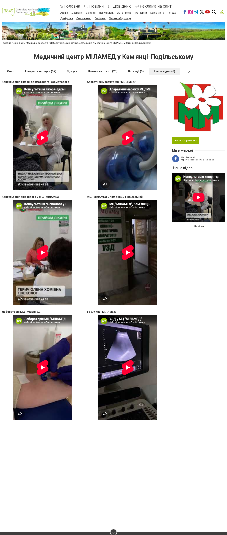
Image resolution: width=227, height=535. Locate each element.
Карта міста (157, 12)
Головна (72, 6)
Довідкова (66, 18)
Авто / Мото (124, 12)
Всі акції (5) (136, 71)
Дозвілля (76, 12)
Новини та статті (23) (102, 71)
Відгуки (72, 71)
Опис (10, 71)
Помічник (100, 18)
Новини (96, 6)
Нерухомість (106, 12)
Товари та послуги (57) (40, 71)
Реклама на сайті (156, 6)
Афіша (64, 12)
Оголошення (83, 18)
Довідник (122, 6)
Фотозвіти (141, 12)
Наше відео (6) (164, 71)
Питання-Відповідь (120, 18)
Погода (172, 12)
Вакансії (91, 12)
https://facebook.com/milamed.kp (197, 160)
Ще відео (199, 226)
